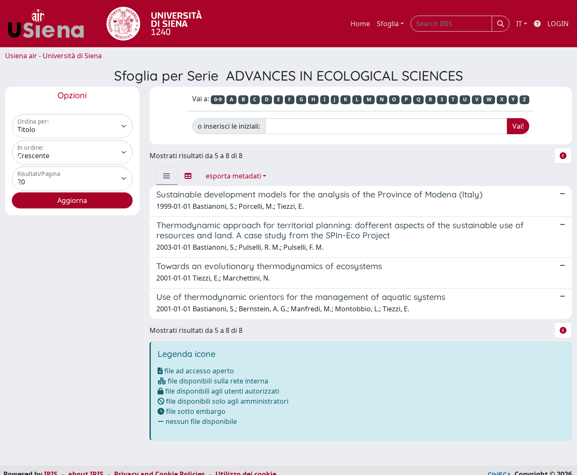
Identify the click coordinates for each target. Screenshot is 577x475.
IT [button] (519, 23)
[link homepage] (49, 23)
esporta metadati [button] (233, 176)
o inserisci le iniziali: (229, 126)
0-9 (218, 99)
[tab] (166, 176)
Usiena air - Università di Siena (53, 55)
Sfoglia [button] (388, 23)
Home (360, 23)
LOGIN (558, 23)
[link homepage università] (154, 23)
